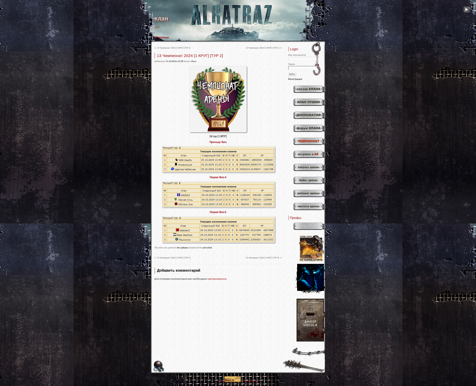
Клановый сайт (250, 381)
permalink (207, 248)
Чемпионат (162, 37)
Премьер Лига (218, 142)
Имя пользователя (297, 55)
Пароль (291, 64)
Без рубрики (182, 248)
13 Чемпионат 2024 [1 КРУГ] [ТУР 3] (264, 48)
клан (161, 18)
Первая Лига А (218, 177)
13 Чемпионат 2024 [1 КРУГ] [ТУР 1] (172, 48)
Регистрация (295, 79)
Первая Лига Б (218, 212)
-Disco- (193, 61)
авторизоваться (217, 279)
